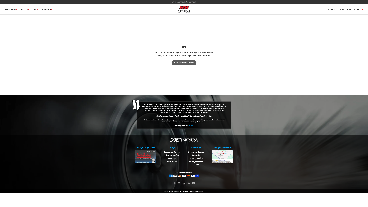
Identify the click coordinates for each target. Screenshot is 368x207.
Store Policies (172, 155)
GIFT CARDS (194, 2)
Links (196, 164)
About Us (196, 155)
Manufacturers (196, 161)
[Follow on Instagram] (184, 183)
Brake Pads (10, 9)
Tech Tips (172, 158)
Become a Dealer (196, 152)
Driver (24, 9)
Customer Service (172, 152)
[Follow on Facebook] (174, 183)
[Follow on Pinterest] (189, 183)
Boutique (47, 9)
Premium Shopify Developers (196, 191)
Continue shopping (184, 62)
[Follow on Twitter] (179, 183)
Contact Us (172, 161)
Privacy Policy (196, 158)
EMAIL (184, 2)
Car (35, 9)
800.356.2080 (174, 2)
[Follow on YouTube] (194, 183)
